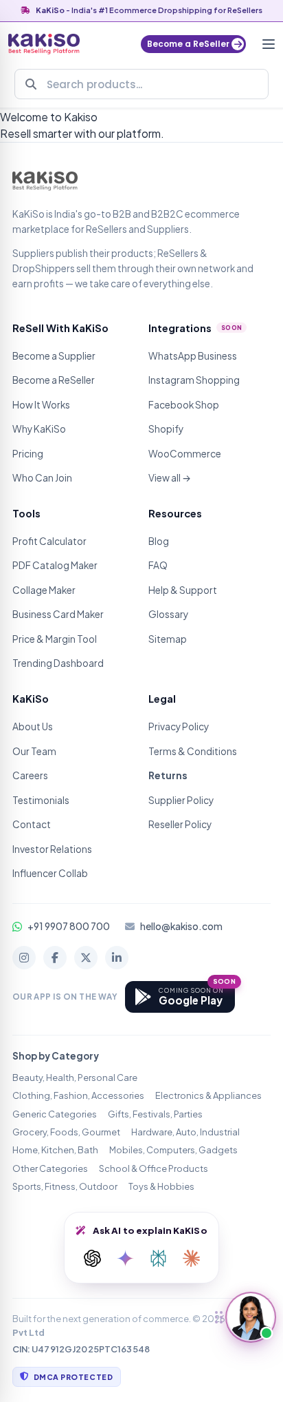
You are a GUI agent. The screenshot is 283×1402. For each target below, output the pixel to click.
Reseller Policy (180, 824)
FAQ (158, 565)
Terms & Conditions (192, 751)
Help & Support (182, 590)
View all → (169, 478)
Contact (31, 824)
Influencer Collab (50, 873)
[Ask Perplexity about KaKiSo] (158, 1259)
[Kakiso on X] (86, 957)
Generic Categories (54, 1114)
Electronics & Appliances (208, 1095)
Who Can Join (42, 478)
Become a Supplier (53, 356)
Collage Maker (44, 590)
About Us (32, 726)
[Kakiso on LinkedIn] (116, 957)
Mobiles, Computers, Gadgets (173, 1149)
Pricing (27, 454)
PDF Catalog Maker (55, 565)
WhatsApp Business (192, 356)
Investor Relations (52, 849)
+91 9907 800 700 (68, 926)
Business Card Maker (58, 614)
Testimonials (40, 800)
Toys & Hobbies (161, 1186)
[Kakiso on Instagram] (24, 957)
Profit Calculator (49, 541)
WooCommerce (184, 454)
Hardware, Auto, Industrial (185, 1131)
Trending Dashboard (58, 663)
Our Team (34, 751)
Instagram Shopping (194, 380)
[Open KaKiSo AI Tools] (250, 1317)
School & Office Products (153, 1168)
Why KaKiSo (39, 429)
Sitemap (167, 639)
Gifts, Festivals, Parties (155, 1114)
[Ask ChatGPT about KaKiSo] (92, 1259)
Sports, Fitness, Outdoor (64, 1186)
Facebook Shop (183, 405)
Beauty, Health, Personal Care (74, 1077)
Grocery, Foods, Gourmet (66, 1131)
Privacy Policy (178, 726)
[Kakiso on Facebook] (55, 957)
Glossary (168, 614)
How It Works (41, 405)
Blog (158, 541)
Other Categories (50, 1168)
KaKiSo (50, 10)
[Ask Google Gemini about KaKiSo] (125, 1259)
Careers (30, 775)
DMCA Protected (73, 1376)
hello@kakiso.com (181, 926)
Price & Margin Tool (54, 639)
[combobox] (141, 84)
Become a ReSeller (53, 380)
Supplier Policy (181, 800)
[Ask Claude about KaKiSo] (191, 1259)
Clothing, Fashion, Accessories (78, 1095)
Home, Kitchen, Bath (55, 1149)
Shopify (165, 429)
